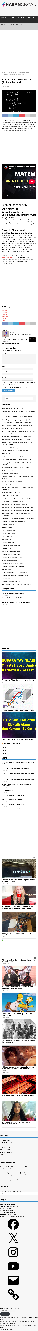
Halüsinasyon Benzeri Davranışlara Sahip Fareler (16, 584)
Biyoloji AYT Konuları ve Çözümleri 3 (13, 795)
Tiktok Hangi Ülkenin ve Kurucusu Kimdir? (14, 572)
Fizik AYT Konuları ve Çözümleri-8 (12, 809)
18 (8, 1150)
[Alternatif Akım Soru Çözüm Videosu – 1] (19, 677)
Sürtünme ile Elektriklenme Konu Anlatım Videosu (15, 1167)
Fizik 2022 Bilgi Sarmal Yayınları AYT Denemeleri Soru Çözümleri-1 (18, 763)
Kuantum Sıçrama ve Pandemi (11, 555)
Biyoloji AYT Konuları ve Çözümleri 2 (13, 800)
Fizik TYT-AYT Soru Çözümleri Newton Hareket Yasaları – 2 (19, 508)
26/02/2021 (5, 797)
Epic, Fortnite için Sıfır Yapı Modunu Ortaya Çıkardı (17, 460)
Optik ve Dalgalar (6, 28)
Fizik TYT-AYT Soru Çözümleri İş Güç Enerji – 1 (15, 505)
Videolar (4, 21)
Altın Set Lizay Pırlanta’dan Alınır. (11, 485)
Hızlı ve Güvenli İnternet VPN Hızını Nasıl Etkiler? (16, 440)
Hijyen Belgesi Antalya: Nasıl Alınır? (12, 409)
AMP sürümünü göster (6, 1329)
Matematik (21, 17)
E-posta (4, 372)
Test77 (4, 753)
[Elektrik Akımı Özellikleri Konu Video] (19, 708)
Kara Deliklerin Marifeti (9, 534)
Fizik (12, 17)
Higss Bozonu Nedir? (8, 527)
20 (11, 1150)
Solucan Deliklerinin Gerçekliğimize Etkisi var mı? (16, 423)
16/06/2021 (5, 792)
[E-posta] (13, 1286)
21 (1, 1152)
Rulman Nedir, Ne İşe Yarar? (10, 496)
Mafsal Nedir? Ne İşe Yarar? (10, 474)
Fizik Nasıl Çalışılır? (7, 540)
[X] (13, 1244)
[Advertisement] (20, 11)
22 (2, 1152)
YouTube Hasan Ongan (12, 743)
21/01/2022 (5, 770)
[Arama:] (19, 398)
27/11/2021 (5, 787)
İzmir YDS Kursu (6, 454)
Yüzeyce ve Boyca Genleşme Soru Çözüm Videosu (14, 1173)
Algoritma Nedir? (7, 548)
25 (8, 1152)
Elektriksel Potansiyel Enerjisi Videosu (11, 1169)
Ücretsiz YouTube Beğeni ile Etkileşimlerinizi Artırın (17, 426)
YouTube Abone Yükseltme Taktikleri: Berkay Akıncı (17, 417)
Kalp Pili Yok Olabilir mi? (9, 531)
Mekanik (3, 24)
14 (1, 1150)
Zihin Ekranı (3, 1177)
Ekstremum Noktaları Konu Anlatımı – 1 (14, 593)
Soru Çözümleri (8, 589)
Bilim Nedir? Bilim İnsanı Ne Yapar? (12, 563)
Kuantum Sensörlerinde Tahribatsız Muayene (15, 576)
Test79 (4, 748)
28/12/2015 (6, 87)
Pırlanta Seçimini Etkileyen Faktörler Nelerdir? (15, 451)
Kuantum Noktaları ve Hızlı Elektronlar (13, 567)
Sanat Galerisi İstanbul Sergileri (11, 448)
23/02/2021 (5, 806)
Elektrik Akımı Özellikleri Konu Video (18, 711)
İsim (3, 367)
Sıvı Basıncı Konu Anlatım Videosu (10, 1171)
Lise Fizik (5, 758)
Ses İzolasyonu (6, 578)
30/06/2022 (5, 766)
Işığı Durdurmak (6, 569)
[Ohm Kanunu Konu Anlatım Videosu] (19, 737)
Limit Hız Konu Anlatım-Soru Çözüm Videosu (13, 1179)
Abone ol (5, 1314)
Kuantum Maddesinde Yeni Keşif (11, 546)
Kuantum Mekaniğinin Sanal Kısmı (12, 557)
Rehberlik (31, 17)
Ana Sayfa (4, 17)
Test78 (4, 751)
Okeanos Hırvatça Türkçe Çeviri (11, 493)
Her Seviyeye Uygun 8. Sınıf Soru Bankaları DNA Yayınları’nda (16, 785)
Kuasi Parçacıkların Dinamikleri (11, 582)
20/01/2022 (5, 781)
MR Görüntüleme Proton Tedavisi (11, 552)
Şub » (3, 1157)
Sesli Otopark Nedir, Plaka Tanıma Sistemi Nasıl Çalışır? (18, 499)
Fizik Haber (3, 1191)
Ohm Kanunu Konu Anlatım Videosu (17, 739)
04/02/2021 (5, 811)
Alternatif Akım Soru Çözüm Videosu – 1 (18, 681)
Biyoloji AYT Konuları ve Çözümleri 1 (13, 804)
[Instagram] (13, 1258)
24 (6, 1152)
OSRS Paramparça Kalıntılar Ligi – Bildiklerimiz (15, 468)
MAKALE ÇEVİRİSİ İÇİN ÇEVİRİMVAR (12, 482)
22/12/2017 (5, 600)
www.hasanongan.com (8, 257)
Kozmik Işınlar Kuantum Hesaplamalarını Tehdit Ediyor (18, 519)
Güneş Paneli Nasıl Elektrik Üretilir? (12, 502)
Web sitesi (5, 377)
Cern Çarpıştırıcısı (7, 537)
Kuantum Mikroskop (8, 542)
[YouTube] (13, 1272)
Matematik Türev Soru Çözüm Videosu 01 (14, 598)
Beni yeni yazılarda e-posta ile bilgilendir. (16, 387)
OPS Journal (20, 1191)
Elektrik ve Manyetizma (16, 24)
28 (1, 1154)
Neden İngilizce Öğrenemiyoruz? (11, 561)
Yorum (4, 353)
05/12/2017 (5, 604)
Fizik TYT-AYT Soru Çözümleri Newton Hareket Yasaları (18, 511)
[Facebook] (13, 1230)
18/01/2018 (5, 595)
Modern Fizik (18, 28)
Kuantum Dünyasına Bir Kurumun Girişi (13, 522)
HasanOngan (12, 1191)
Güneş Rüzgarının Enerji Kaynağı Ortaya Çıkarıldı (16, 420)
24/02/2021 (5, 801)
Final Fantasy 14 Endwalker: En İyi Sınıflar (14, 457)
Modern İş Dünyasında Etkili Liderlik (12, 429)
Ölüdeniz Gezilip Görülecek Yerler (12, 471)
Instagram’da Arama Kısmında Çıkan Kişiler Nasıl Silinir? (18, 437)
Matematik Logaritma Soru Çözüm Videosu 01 (16, 602)
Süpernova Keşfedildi (8, 525)
